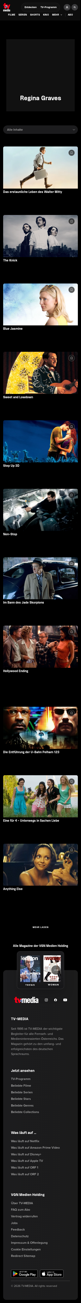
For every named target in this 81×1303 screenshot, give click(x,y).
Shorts (35, 15)
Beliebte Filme (21, 1086)
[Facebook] (55, 999)
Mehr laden (41, 927)
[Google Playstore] (24, 1274)
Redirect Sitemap (23, 1256)
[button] (57, 15)
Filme (11, 15)
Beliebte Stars (21, 1099)
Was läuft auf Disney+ (26, 1154)
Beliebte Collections (25, 1112)
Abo (70, 15)
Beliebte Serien (22, 1092)
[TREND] (30, 968)
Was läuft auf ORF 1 (24, 1168)
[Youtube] (65, 1000)
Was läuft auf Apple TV (27, 1161)
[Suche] (75, 7)
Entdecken (31, 7)
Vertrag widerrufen (24, 1216)
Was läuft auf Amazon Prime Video (35, 1148)
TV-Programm (48, 7)
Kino (46, 15)
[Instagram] (46, 999)
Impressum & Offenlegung (29, 1243)
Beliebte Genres (22, 1106)
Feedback (18, 1230)
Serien (22, 15)
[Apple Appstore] (52, 1274)
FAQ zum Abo (20, 1210)
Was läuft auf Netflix (25, 1141)
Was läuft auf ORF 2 (25, 1174)
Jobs (14, 1223)
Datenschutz (20, 1236)
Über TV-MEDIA (22, 1203)
